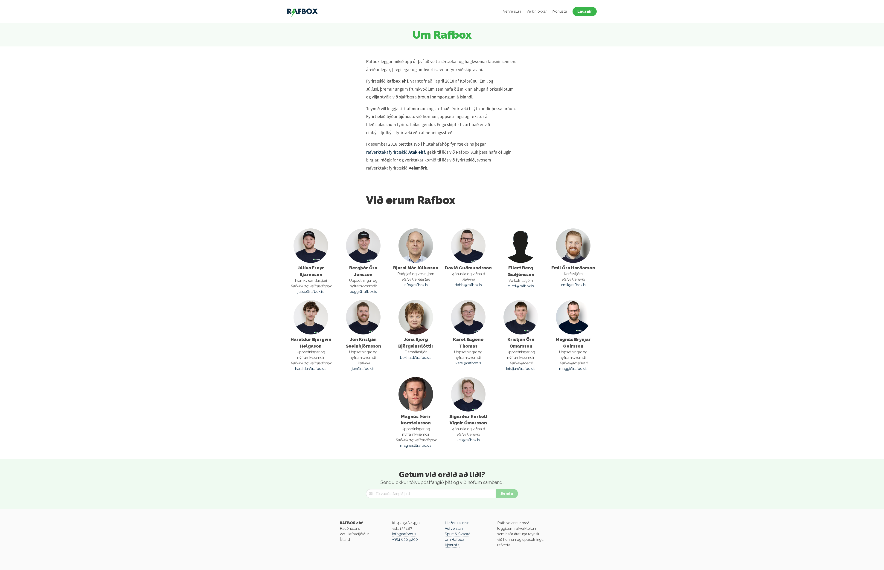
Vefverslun (512, 11)
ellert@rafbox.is (521, 286)
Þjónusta (559, 11)
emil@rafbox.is (573, 285)
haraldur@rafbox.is (310, 368)
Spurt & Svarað (457, 534)
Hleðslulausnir (456, 523)
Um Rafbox (454, 539)
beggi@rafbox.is (363, 291)
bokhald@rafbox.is (415, 357)
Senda (506, 493)
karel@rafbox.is (468, 363)
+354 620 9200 (405, 539)
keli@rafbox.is (468, 440)
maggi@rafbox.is (573, 368)
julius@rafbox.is (311, 291)
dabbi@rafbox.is (468, 285)
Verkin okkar (536, 11)
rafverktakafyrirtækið (396, 152)
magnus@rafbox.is (415, 445)
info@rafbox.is (416, 285)
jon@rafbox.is (363, 368)
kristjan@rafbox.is (520, 368)
